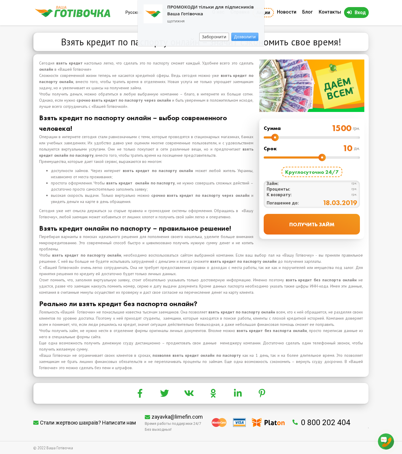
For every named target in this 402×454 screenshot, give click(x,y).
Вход (360, 12)
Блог (307, 12)
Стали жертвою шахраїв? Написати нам (88, 423)
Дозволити (245, 36)
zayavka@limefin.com (177, 417)
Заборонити (214, 36)
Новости (286, 12)
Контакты (330, 12)
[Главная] (72, 16)
